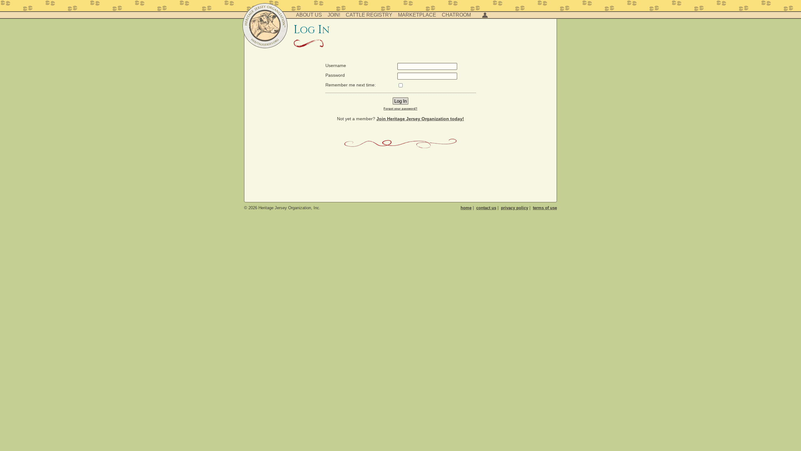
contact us (486, 207)
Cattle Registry (369, 15)
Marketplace (417, 15)
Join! (334, 15)
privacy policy (514, 207)
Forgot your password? (400, 108)
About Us (309, 15)
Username (335, 65)
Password (335, 75)
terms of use (545, 207)
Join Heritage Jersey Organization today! (420, 118)
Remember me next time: (350, 84)
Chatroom (456, 15)
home (466, 207)
